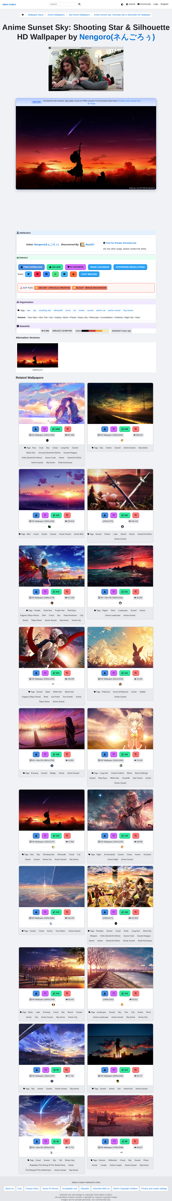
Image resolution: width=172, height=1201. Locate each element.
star (28, 310)
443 (57, 515)
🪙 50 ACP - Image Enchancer (89, 288)
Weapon (93, 936)
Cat (78, 855)
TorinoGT (128, 765)
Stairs (30, 1012)
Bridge (53, 773)
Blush (129, 773)
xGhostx (59, 684)
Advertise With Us (101, 1188)
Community (145, 4)
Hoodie (37, 610)
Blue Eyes (103, 778)
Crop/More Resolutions (130, 267)
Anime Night (113, 859)
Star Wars (32, 317)
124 (57, 836)
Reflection (112, 1160)
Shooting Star (48, 855)
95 (57, 1070)
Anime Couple (116, 1165)
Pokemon (106, 692)
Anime (82, 310)
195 (57, 754)
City (81, 615)
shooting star (45, 310)
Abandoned (59, 1152)
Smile (126, 931)
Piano (146, 1160)
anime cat (100, 310)
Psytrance (59, 603)
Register (164, 4)
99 (57, 1141)
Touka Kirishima (70, 615)
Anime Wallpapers (56, 15)
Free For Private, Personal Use (121, 243)
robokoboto (128, 684)
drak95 (128, 440)
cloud (67, 310)
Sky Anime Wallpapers (79, 15)
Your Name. (60, 931)
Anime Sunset (37, 463)
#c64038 (92, 331)
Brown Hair (70, 1160)
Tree (126, 1012)
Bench (70, 1012)
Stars (137, 317)
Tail (60, 1160)
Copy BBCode (89, 274)
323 (57, 673)
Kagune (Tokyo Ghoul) (29, 615)
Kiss (34, 448)
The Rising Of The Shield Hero (38, 1170)
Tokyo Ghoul (36, 620)
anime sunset (114, 310)
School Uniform (117, 773)
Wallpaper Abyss (36, 15)
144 (126, 836)
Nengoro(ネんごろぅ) (117, 36)
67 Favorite (77, 267)
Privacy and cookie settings (154, 1188)
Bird (28, 534)
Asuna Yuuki (50, 458)
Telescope (93, 317)
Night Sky (128, 317)
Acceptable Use (69, 1188)
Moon (65, 317)
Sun (51, 317)
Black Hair (31, 453)
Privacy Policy (32, 1188)
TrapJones (128, 603)
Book (46, 697)
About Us (9, 1188)
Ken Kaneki (68, 697)
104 (126, 993)
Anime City (76, 620)
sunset (90, 310)
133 (57, 912)
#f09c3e (99, 331)
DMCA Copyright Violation (125, 1188)
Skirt (44, 615)
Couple (104, 1165)
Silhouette (61, 855)
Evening (34, 773)
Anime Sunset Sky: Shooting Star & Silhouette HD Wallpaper (122, 15)
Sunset (75, 448)
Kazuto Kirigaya (70, 453)
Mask (48, 692)
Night (99, 855)
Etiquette (85, 1188)
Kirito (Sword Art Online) (32, 458)
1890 (57, 429)
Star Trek (43, 317)
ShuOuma (59, 765)
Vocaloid (147, 855)
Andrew (59, 1004)
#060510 (85, 331)
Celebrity (118, 317)
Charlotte (126, 778)
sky (34, 310)
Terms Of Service (50, 1188)
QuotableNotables (60, 440)
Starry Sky (82, 317)
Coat (41, 448)
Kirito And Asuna (65, 463)
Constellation (106, 317)
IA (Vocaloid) (109, 855)
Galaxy (58, 317)
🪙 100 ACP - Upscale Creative (52, 288)
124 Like (56, 267)
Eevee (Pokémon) (120, 692)
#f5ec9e (105, 331)
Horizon (102, 1160)
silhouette (58, 310)
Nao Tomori (138, 778)
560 (126, 515)
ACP (25, 288)
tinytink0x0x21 (60, 526)
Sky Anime (128, 310)
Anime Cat (47, 859)
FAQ (20, 1188)
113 (126, 1070)
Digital (105, 610)
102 (57, 993)
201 (126, 592)
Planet (73, 317)
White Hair (57, 692)
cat (74, 310)
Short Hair (48, 610)
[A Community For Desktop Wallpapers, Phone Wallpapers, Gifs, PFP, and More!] (23, 15)
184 (126, 754)
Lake (115, 534)
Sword (123, 534)
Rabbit (142, 692)
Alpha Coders (9, 4)
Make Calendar (99, 267)
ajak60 (128, 526)
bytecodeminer (128, 1081)
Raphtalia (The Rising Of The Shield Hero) (47, 1165)
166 (126, 912)
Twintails (99, 931)
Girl (119, 1089)
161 (126, 673)
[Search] (79, 4)
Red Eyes (72, 610)
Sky (47, 448)
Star (31, 855)
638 (126, 429)
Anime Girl (128, 1089)
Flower (107, 534)
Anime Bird (78, 534)
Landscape (123, 610)
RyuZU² (90, 244)
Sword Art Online (74, 458)
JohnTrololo (59, 923)
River (148, 1012)
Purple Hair (60, 610)
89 (125, 1141)
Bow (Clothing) (141, 773)
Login (155, 4)
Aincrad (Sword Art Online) (49, 453)
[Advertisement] (86, 209)
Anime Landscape (112, 615)
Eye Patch (55, 697)
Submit (131, 4)
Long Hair (65, 448)
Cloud (55, 448)
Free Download (32, 267)
